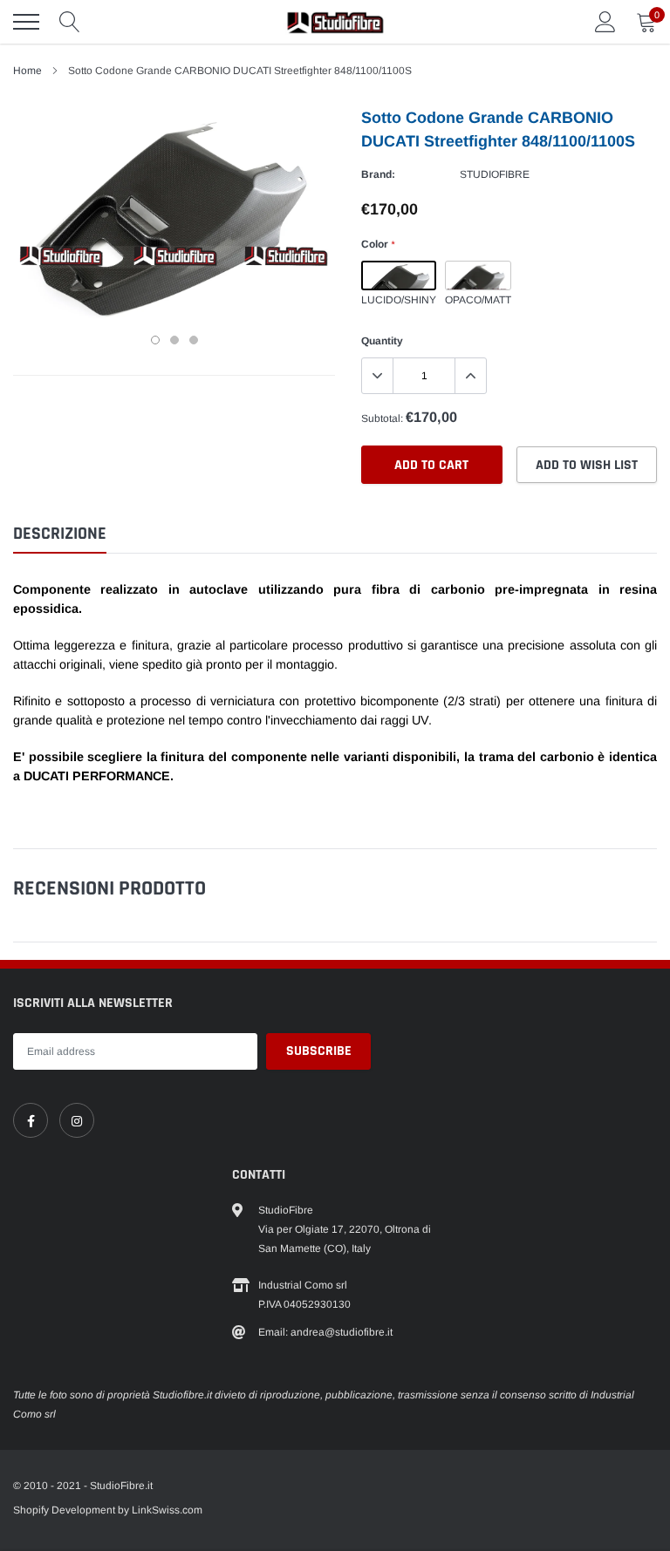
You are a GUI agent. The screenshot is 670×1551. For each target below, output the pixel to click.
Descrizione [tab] (59, 534)
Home (27, 71)
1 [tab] (155, 340)
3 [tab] (193, 340)
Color (377, 244)
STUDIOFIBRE (495, 174)
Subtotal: (382, 418)
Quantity (382, 341)
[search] (69, 22)
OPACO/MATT (478, 275)
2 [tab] (174, 340)
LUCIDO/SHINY (398, 275)
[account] (605, 22)
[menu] (26, 22)
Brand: (378, 174)
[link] (30, 1120)
